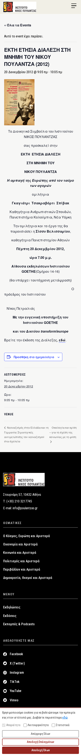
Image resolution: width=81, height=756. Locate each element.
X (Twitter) (17, 663)
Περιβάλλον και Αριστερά (21, 569)
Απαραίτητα (13, 725)
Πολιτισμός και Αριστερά (21, 561)
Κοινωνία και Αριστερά (19, 553)
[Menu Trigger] (74, 6)
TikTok (15, 682)
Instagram (17, 673)
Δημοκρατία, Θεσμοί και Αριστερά (27, 578)
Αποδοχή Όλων (40, 750)
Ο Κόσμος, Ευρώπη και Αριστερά (26, 536)
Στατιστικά (62, 725)
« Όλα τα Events (17, 25)
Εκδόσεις (9, 616)
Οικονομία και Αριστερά (20, 544)
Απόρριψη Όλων (40, 733)
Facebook (16, 654)
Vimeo (14, 700)
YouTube (15, 691)
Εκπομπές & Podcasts (19, 624)
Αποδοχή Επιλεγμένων (40, 742)
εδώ (62, 340)
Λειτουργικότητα (38, 725)
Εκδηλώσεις (11, 607)
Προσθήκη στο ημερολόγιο (34, 357)
